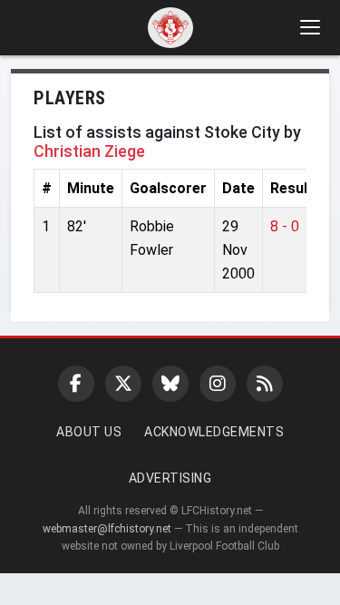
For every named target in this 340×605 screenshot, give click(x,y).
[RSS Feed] (265, 384)
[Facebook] (76, 384)
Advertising (170, 478)
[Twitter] (123, 384)
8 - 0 (284, 226)
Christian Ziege (89, 151)
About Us (88, 431)
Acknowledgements (214, 431)
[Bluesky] (170, 384)
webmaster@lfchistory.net (107, 528)
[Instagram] (217, 384)
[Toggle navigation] (309, 27)
